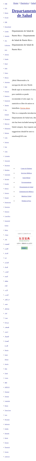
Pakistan (7, 133)
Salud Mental (26, 178)
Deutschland (8, 27)
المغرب (6, 271)
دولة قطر (7, 308)
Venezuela (7, 161)
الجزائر (6, 253)
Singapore (7, 119)
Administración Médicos (26, 191)
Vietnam (7, 396)
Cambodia (7, 401)
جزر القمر (7, 299)
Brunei (6, 405)
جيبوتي (6, 332)
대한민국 (7, 387)
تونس (6, 304)
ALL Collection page (7, 45)
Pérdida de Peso (26, 201)
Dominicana (8, 202)
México (7, 77)
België (6, 438)
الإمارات (7, 262)
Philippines (7, 128)
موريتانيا (7, 322)
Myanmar (7, 419)
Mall (6, 87)
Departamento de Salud (26, 187)
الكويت (6, 248)
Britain (6, 13)
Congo (6, 378)
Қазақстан (7, 100)
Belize (6, 230)
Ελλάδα (6, 429)
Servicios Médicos (26, 173)
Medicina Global (26, 196)
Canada (6, 31)
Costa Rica (7, 216)
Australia (7, 36)
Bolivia (6, 188)
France (6, 73)
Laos (6, 415)
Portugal (7, 91)
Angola (6, 364)
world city (7, 456)
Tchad (6, 373)
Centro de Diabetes (26, 168)
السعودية (7, 244)
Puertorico (7, 207)
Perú (6, 147)
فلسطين (7, 327)
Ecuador (7, 184)
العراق (6, 267)
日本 (6, 22)
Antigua (7, 54)
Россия (6, 17)
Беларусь (7, 96)
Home (15, 3)
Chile (6, 151)
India (6, 68)
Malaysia (7, 124)
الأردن (6, 290)
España (6, 59)
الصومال (7, 336)
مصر (6, 239)
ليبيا (6, 258)
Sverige (6, 452)
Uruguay (7, 193)
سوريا (6, 318)
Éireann (7, 442)
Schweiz (7, 142)
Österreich (7, 447)
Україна (7, 105)
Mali (6, 369)
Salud (33, 3)
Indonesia (7, 424)
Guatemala (7, 174)
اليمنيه (6, 276)
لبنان (6, 313)
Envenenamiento (26, 182)
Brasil (6, 64)
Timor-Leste (8, 410)
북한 (6, 382)
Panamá (7, 198)
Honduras (7, 170)
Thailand (7, 392)
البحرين (6, 295)
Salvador (7, 179)
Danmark (7, 433)
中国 (6, 3)
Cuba (6, 137)
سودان (6, 234)
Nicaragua (7, 165)
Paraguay (7, 211)
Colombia (7, 156)
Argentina (7, 82)
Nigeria (6, 350)
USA (6, 8)
